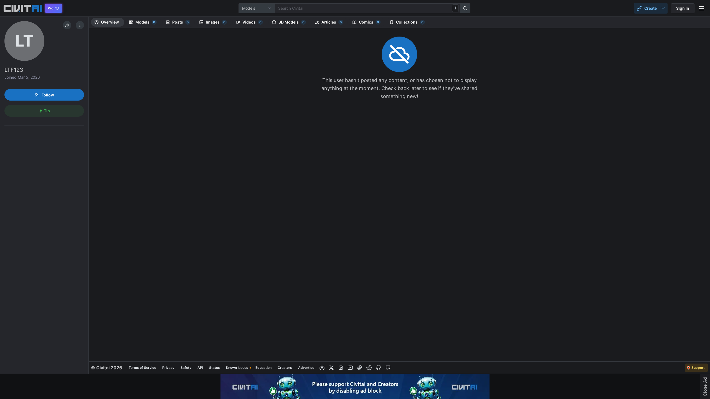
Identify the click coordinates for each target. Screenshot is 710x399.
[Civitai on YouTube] (350, 367)
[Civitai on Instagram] (341, 367)
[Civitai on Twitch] (388, 367)
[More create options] (663, 8)
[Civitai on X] (331, 367)
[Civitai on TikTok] (359, 367)
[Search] (465, 8)
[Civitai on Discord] (322, 367)
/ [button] (455, 8)
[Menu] (702, 8)
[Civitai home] (22, 8)
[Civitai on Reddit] (369, 367)
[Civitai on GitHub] (378, 367)
